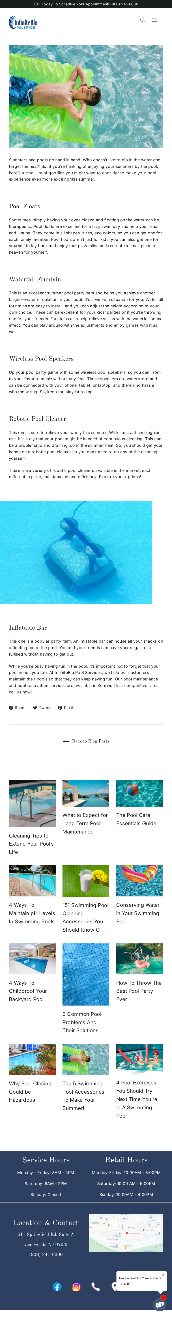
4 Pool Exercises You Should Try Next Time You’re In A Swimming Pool (136, 1099)
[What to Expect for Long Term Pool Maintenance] (85, 793)
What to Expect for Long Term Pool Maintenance (85, 823)
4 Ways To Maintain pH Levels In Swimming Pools (32, 913)
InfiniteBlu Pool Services (78, 672)
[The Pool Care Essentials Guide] (139, 793)
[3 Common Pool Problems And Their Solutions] (85, 974)
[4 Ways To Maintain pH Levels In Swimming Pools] (32, 880)
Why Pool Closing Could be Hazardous (30, 1091)
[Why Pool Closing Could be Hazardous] (32, 1059)
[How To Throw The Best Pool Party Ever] (139, 958)
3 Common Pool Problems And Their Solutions (81, 1022)
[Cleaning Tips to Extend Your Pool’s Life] (32, 803)
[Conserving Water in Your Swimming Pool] (139, 880)
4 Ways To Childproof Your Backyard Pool (28, 991)
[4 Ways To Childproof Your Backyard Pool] (32, 958)
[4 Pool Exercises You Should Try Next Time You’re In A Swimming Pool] (139, 1059)
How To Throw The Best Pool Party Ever (139, 991)
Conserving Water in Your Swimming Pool (138, 913)
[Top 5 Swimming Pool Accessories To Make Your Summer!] (85, 1059)
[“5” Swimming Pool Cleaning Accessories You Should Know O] (85, 881)
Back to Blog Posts (90, 741)
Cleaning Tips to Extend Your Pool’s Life (31, 844)
